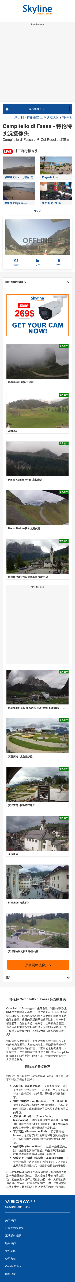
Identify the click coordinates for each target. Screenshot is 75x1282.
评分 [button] (59, 265)
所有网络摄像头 (37, 964)
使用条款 (10, 1258)
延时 (16, 265)
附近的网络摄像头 (15, 282)
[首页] (7, 108)
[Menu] (66, 109)
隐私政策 (10, 1274)
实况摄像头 (36, 109)
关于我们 (10, 1220)
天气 (37, 265)
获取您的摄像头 (14, 1228)
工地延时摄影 (13, 1235)
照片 (8, 977)
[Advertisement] (37, 64)
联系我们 (10, 1243)
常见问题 (10, 1251)
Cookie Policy (13, 1266)
